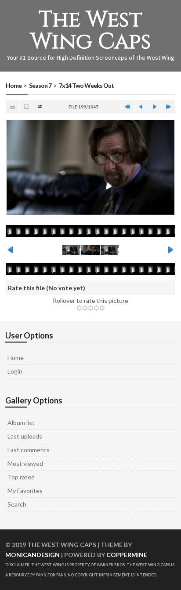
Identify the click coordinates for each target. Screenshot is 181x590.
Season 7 (40, 85)
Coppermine (126, 554)
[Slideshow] (40, 106)
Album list (21, 422)
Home (14, 85)
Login (14, 371)
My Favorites (25, 490)
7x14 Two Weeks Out (86, 85)
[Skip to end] (168, 106)
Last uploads (24, 436)
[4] (96, 308)
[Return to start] (127, 106)
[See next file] (154, 106)
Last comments (28, 449)
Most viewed (25, 463)
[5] (102, 308)
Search (16, 504)
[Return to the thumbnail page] (12, 106)
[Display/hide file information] (26, 106)
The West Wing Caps (90, 31)
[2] (85, 308)
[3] (91, 308)
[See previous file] (141, 106)
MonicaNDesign (32, 554)
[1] (79, 308)
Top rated (21, 477)
